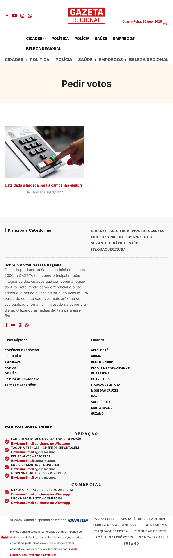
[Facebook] (7, 16)
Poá (99, 537)
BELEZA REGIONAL (148, 60)
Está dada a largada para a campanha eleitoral (44, 185)
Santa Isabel (151, 537)
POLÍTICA (39, 60)
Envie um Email (22, 443)
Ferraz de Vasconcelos (115, 525)
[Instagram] (22, 16)
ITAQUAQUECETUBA (108, 249)
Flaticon (15, 554)
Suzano (133, 237)
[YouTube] (14, 16)
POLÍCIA (63, 60)
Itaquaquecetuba (110, 531)
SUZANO (98, 243)
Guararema (155, 525)
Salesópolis (121, 537)
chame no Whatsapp (54, 443)
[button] (165, 23)
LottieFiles (50, 554)
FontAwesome (31, 554)
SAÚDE (85, 60)
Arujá (126, 519)
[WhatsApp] (30, 16)
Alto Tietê (119, 231)
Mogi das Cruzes (107, 237)
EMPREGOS (111, 60)
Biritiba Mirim (151, 519)
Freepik (72, 549)
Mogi (149, 237)
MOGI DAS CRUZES (148, 231)
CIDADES (14, 60)
